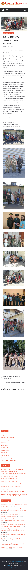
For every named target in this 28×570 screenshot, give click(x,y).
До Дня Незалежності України (15, 382)
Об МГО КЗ (4, 453)
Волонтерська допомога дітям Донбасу (11, 484)
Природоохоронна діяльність (9, 458)
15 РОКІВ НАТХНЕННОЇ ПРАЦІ (9, 476)
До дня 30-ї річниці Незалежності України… (12, 489)
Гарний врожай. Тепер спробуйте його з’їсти (13, 539)
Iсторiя (3, 435)
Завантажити (4, 445)
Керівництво (4, 447)
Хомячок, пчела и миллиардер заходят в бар (13, 534)
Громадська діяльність (8, 33)
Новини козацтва (5, 450)
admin (12, 46)
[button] (13, 137)
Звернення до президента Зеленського (11, 377)
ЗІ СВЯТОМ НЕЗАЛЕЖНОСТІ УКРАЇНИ (11, 486)
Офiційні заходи (5, 455)
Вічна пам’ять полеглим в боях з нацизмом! (12, 491)
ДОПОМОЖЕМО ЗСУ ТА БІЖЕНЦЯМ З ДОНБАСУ (13, 473)
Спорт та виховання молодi (8, 460)
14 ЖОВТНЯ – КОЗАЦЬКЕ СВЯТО (9, 481)
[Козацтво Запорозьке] (3, 10)
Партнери (7, 501)
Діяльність (4, 442)
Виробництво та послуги (7, 437)
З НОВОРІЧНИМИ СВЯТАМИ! (9, 479)
